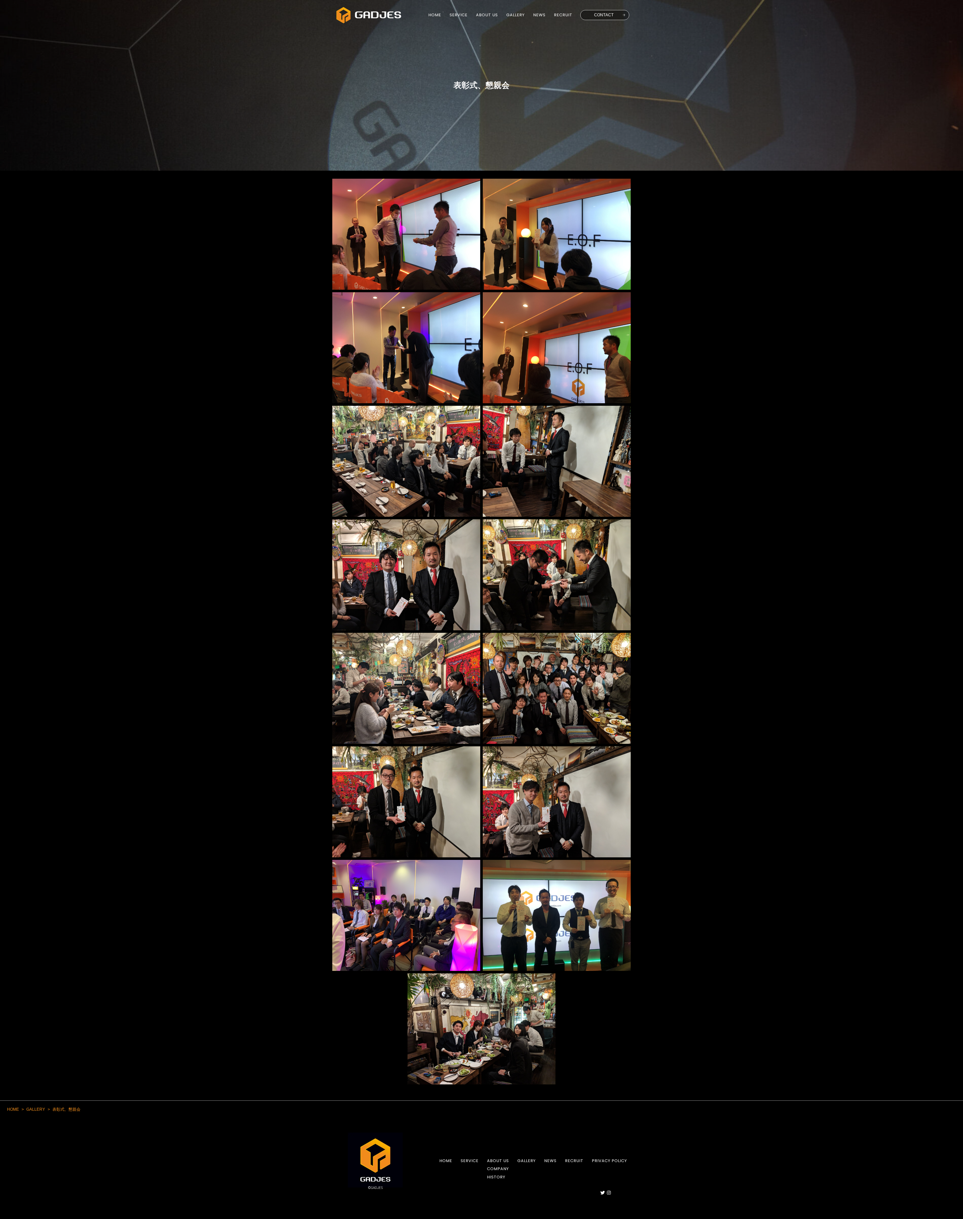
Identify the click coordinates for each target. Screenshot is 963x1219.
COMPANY (498, 1169)
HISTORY (496, 1177)
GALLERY (515, 15)
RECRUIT (563, 15)
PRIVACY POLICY (609, 1161)
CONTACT (604, 15)
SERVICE (458, 15)
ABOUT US (487, 15)
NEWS (539, 15)
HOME (434, 15)
